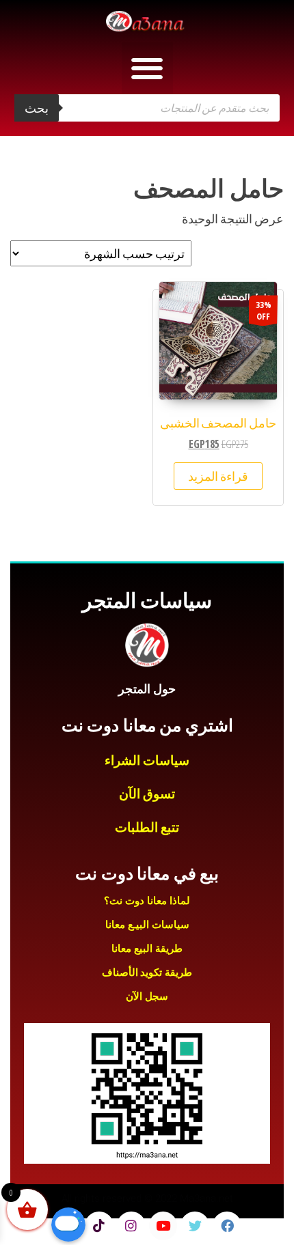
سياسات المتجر (147, 601)
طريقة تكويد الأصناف (147, 972)
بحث (37, 108)
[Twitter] (195, 1226)
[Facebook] (227, 1226)
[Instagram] (131, 1226)
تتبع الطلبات (147, 827)
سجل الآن (147, 996)
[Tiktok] (99, 1226)
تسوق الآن (147, 794)
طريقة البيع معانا (147, 948)
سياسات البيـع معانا (147, 925)
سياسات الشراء (147, 760)
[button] (147, 68)
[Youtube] (163, 1226)
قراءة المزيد (218, 476)
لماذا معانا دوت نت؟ (147, 901)
